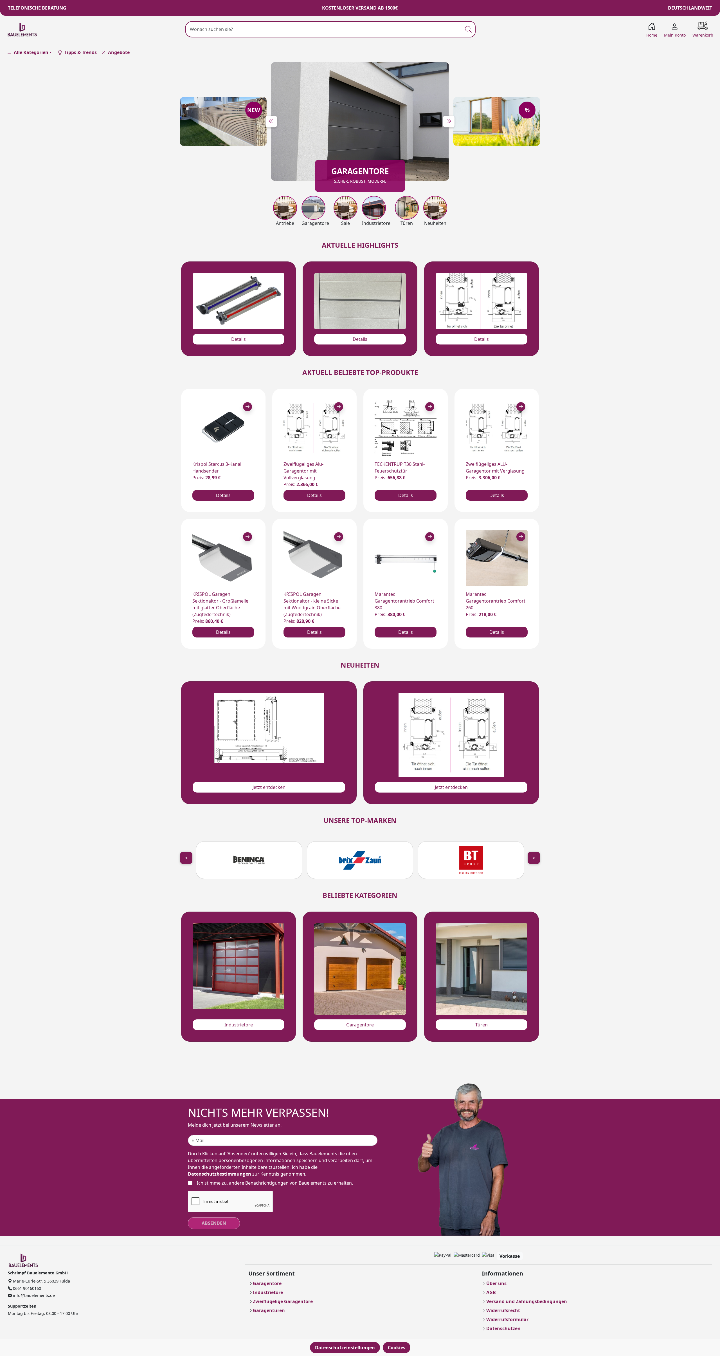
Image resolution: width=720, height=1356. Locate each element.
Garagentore (360, 1025)
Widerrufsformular (507, 1319)
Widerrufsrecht (503, 1310)
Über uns (496, 1283)
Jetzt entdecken (269, 787)
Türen (481, 1025)
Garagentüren (269, 1310)
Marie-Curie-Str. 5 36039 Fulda (41, 1281)
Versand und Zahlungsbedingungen (526, 1301)
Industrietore (238, 1025)
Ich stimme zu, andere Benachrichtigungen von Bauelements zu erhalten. (275, 1183)
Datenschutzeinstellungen (345, 1347)
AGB (491, 1292)
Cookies (396, 1347)
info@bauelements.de (33, 1295)
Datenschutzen (503, 1328)
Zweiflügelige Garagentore (283, 1301)
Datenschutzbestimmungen (219, 1174)
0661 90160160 (26, 1288)
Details (238, 339)
